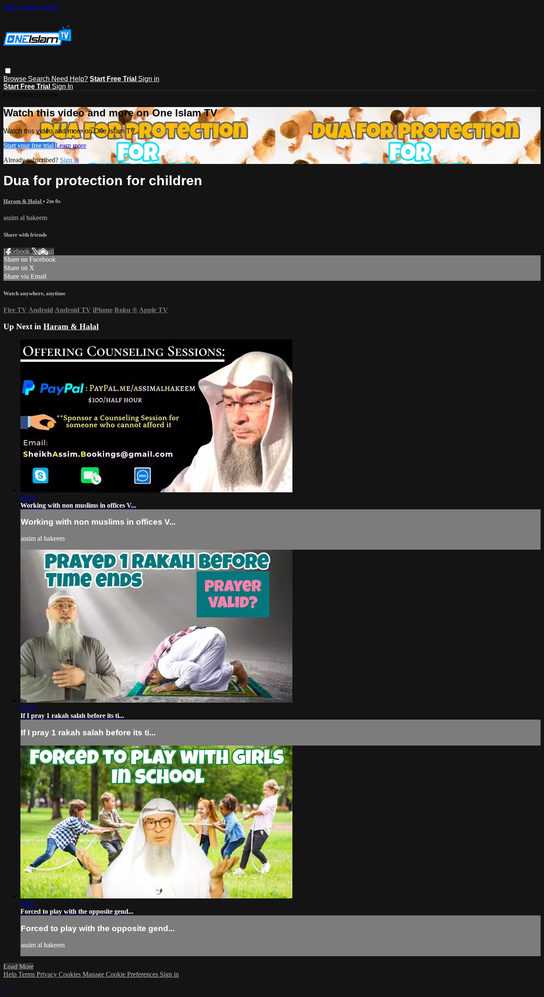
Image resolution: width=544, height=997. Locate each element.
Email (46, 251)
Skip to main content (31, 7)
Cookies (70, 974)
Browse (15, 78)
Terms (27, 974)
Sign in (148, 78)
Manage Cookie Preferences (121, 974)
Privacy (48, 974)
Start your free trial (29, 145)
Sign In (62, 86)
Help (10, 974)
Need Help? (69, 78)
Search (39, 78)
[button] (8, 70)
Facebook (17, 251)
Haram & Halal (23, 201)
